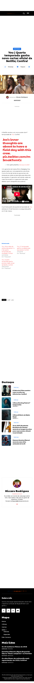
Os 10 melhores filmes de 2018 (14, 647)
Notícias (17, 48)
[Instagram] (17, 503)
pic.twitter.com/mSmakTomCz (16, 158)
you (13, 300)
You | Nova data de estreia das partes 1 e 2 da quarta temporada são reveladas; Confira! (8, 250)
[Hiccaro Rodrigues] (7, 97)
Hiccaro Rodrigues (22, 97)
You (12, 134)
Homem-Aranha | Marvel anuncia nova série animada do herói (21, 442)
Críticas (16, 400)
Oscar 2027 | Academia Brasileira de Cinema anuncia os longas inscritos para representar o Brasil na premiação (22, 429)
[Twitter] (13, 610)
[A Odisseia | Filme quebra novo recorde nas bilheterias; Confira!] (6, 390)
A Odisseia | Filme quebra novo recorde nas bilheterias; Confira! (21, 392)
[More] (29, 67)
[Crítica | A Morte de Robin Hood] (6, 414)
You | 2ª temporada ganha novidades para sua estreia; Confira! (23, 248)
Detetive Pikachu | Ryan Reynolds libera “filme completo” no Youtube (17, 652)
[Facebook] (4, 610)
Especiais (4, 648)
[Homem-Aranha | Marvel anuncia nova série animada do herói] (6, 440)
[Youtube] (18, 610)
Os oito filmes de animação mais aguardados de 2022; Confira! (15, 659)
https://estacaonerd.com (17, 493)
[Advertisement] (17, 323)
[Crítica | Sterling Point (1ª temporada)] (6, 402)
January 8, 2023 (24, 165)
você (8, 300)
